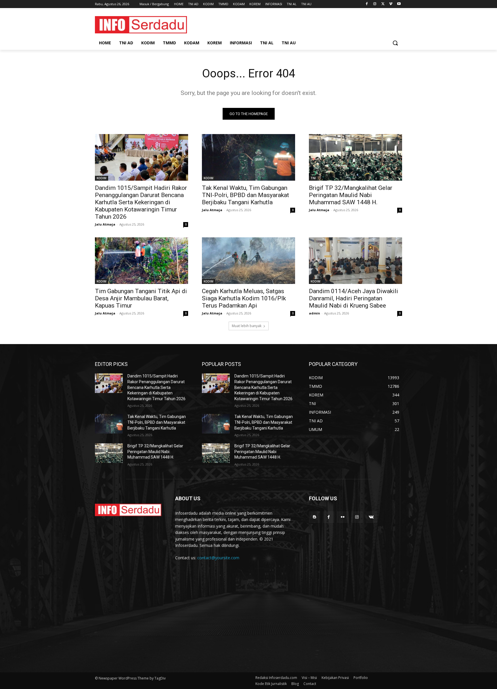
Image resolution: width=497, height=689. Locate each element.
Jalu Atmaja (105, 224)
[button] (395, 43)
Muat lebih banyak (246, 325)
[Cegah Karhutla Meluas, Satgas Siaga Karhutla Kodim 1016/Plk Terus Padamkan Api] (248, 260)
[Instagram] (375, 4)
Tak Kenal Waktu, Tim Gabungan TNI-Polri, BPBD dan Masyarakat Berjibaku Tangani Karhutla (245, 195)
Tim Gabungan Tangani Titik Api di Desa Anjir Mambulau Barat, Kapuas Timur (141, 298)
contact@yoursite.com (218, 557)
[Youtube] (398, 4)
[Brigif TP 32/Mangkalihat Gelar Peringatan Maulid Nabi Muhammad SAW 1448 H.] (355, 157)
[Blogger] (314, 517)
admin (314, 313)
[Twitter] (383, 4)
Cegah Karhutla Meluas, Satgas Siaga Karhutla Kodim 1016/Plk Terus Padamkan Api (244, 298)
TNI (313, 178)
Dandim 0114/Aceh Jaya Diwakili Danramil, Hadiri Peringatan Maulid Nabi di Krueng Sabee (353, 298)
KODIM (101, 178)
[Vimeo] (390, 4)
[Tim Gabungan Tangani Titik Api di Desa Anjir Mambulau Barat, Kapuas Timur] (141, 260)
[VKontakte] (371, 517)
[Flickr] (342, 517)
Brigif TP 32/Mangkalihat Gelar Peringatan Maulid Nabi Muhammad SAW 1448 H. (350, 195)
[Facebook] (367, 4)
